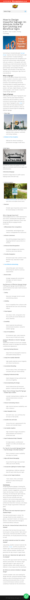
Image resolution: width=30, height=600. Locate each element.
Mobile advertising (11, 199)
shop (20, 103)
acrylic (10, 546)
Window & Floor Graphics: (11, 137)
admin (6, 31)
